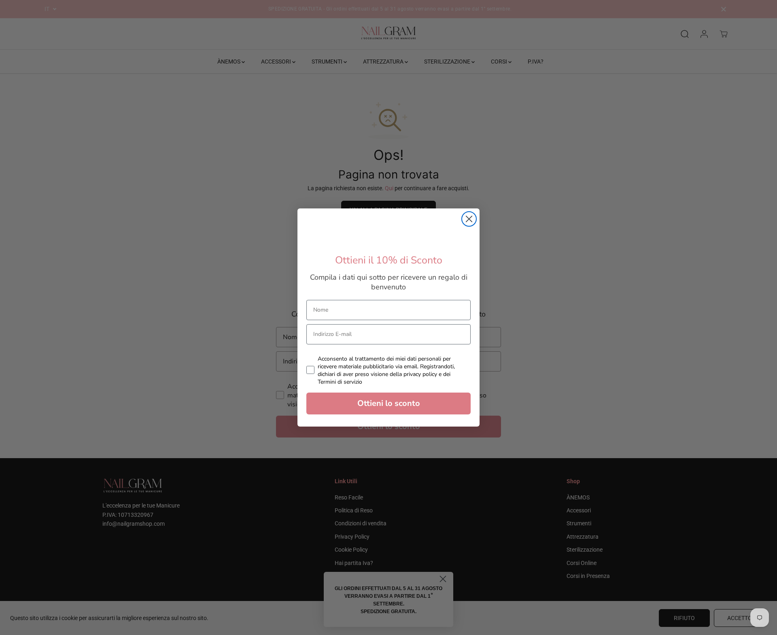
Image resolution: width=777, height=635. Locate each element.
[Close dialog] (469, 219)
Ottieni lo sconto (388, 403)
